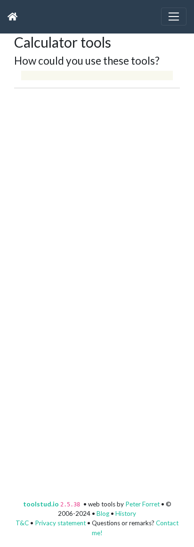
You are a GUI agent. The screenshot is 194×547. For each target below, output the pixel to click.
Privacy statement (60, 523)
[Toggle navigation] (173, 16)
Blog (103, 513)
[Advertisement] (97, 185)
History (125, 513)
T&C (22, 523)
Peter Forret (142, 504)
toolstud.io (41, 504)
